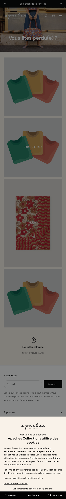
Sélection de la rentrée (33, 3)
